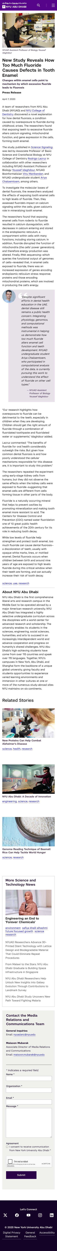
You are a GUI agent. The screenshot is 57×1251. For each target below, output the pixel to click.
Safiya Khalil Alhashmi (35, 928)
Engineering (9, 801)
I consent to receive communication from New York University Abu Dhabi (30, 1148)
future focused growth (19, 931)
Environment (13, 928)
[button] (38, 5)
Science (7, 583)
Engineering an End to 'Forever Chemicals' (22, 920)
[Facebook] (17, 1215)
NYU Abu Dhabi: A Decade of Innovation (26, 796)
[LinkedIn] (52, 1215)
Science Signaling (42, 147)
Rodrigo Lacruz (37, 158)
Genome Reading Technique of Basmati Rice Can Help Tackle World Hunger (26, 851)
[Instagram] (40, 1215)
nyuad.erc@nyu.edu (25, 1034)
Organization (14, 1086)
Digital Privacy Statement (11, 1234)
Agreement (12, 1143)
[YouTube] (29, 1215)
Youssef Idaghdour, (23, 170)
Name (10, 1074)
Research (24, 583)
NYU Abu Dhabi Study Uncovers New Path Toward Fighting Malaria (27, 998)
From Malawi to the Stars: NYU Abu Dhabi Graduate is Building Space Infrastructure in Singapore (26, 968)
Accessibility (47, 1232)
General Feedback (30, 1234)
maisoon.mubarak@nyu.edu (29, 1054)
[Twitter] (5, 1215)
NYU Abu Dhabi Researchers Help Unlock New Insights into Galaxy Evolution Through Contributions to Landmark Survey (26, 984)
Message (12, 1106)
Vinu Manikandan (33, 173)
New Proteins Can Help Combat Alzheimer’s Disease (21, 742)
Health (16, 748)
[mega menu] (52, 5)
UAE (15, 583)
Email (10, 1097)
